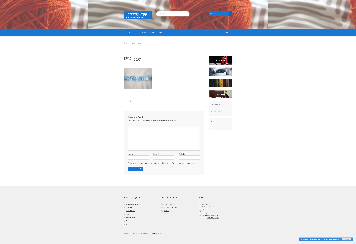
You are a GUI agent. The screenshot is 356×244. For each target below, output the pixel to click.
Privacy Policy (168, 204)
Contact (160, 32)
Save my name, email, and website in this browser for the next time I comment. (163, 163)
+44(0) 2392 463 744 (213, 218)
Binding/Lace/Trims (132, 204)
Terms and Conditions (170, 207)
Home (128, 32)
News (144, 32)
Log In (228, 32)
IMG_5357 (133, 43)
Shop (135, 32)
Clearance (129, 207)
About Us (151, 32)
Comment (133, 126)
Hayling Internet (156, 233)
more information (335, 239)
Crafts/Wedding (131, 211)
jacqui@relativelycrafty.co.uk (211, 215)
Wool (127, 224)
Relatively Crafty (136, 14)
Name (131, 154)
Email (156, 154)
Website (182, 154)
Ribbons (128, 221)
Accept (347, 239)
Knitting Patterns (131, 217)
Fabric (128, 214)
